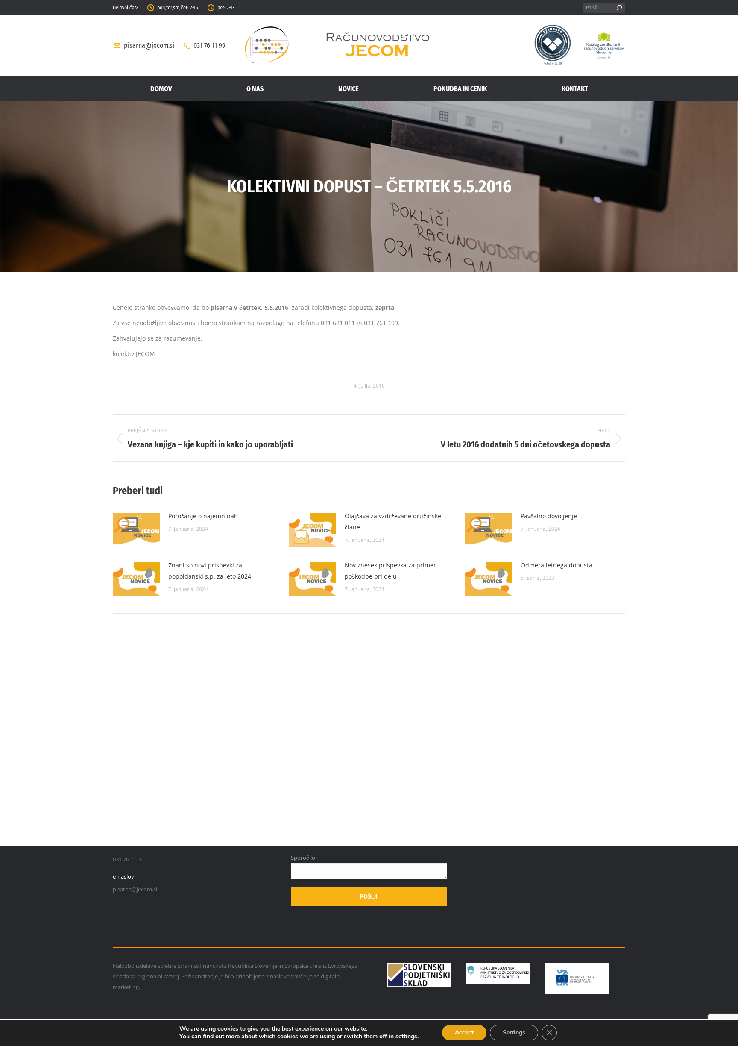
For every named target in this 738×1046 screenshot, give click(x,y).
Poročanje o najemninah (203, 516)
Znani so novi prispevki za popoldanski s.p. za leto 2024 (209, 570)
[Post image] (136, 530)
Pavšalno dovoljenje (549, 516)
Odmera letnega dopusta (556, 565)
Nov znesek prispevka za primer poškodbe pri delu (390, 570)
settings (406, 1036)
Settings (514, 1032)
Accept (464, 1032)
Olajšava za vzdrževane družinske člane (393, 521)
